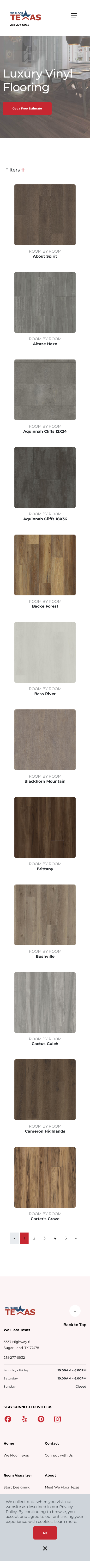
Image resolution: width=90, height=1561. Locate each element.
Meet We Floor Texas (62, 1487)
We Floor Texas (16, 1455)
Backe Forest (45, 606)
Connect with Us (59, 1455)
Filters (12, 170)
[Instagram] (57, 1418)
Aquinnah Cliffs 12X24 (45, 431)
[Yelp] (24, 1418)
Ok (45, 1533)
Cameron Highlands (45, 1131)
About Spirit (45, 256)
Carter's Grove (45, 1219)
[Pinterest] (40, 1418)
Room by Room (45, 251)
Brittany (45, 869)
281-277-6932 (19, 24)
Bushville (45, 956)
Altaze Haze (45, 344)
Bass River (45, 694)
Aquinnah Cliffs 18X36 (45, 519)
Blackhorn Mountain (45, 781)
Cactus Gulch (45, 1043)
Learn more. (65, 1521)
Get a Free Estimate (27, 108)
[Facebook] (8, 1418)
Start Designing (17, 1487)
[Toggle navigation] (74, 15)
